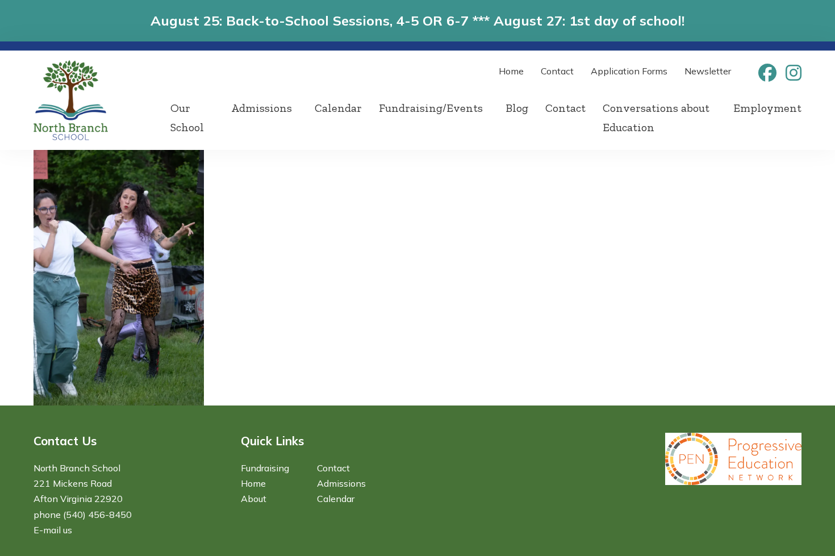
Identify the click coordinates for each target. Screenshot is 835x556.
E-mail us (53, 530)
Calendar (338, 108)
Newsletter (707, 71)
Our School (187, 117)
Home (511, 71)
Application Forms (629, 71)
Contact (557, 71)
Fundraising (265, 468)
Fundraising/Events (431, 108)
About (253, 498)
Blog (517, 108)
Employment (767, 108)
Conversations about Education (656, 117)
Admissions (261, 108)
